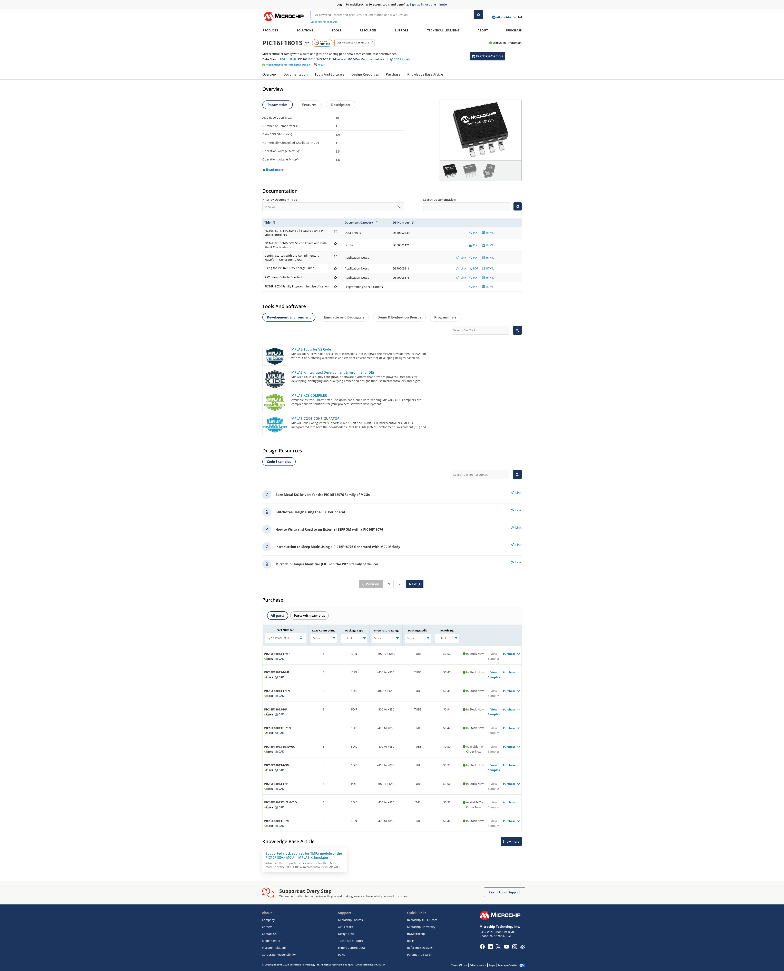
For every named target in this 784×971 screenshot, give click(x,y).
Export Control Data (351, 948)
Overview (269, 74)
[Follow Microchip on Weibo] (522, 947)
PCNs (341, 955)
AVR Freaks (345, 927)
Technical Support (350, 941)
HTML (489, 233)
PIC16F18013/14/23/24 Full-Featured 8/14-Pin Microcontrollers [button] (341, 59)
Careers (267, 927)
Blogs (410, 941)
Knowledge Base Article (425, 74)
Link (463, 257)
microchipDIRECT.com (422, 920)
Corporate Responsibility (279, 955)
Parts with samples (309, 615)
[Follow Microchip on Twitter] (498, 948)
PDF (475, 233)
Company (268, 920)
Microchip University (421, 927)
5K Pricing (446, 630)
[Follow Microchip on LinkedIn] (490, 948)
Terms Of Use (459, 965)
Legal (492, 965)
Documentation (295, 74)
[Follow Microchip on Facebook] (482, 948)
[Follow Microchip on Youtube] (506, 947)
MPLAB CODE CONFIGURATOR (315, 418)
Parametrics (277, 104)
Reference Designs (420, 948)
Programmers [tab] (445, 317)
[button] (402, 57)
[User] (503, 17)
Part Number (285, 630)
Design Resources (365, 74)
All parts (277, 615)
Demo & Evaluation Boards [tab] (399, 317)
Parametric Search (419, 955)
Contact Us (269, 934)
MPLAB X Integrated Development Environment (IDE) (332, 372)
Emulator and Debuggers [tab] (344, 317)
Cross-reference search (324, 21)
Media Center (271, 941)
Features (309, 104)
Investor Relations (274, 948)
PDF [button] (283, 59)
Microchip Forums (350, 920)
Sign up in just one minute (428, 4)
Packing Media (417, 630)
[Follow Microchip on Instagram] (514, 948)
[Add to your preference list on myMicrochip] (307, 43)
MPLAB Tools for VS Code (311, 349)
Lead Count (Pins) (323, 630)
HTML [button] (292, 59)
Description (340, 104)
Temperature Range (385, 630)
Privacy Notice (478, 965)
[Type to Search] (517, 206)
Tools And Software (329, 74)
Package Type (354, 630)
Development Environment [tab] (289, 317)
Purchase (393, 74)
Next (412, 584)
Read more (274, 169)
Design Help (346, 934)
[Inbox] (520, 17)
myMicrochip (416, 934)
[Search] (478, 14)
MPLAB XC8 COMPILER (309, 395)
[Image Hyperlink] (283, 21)
